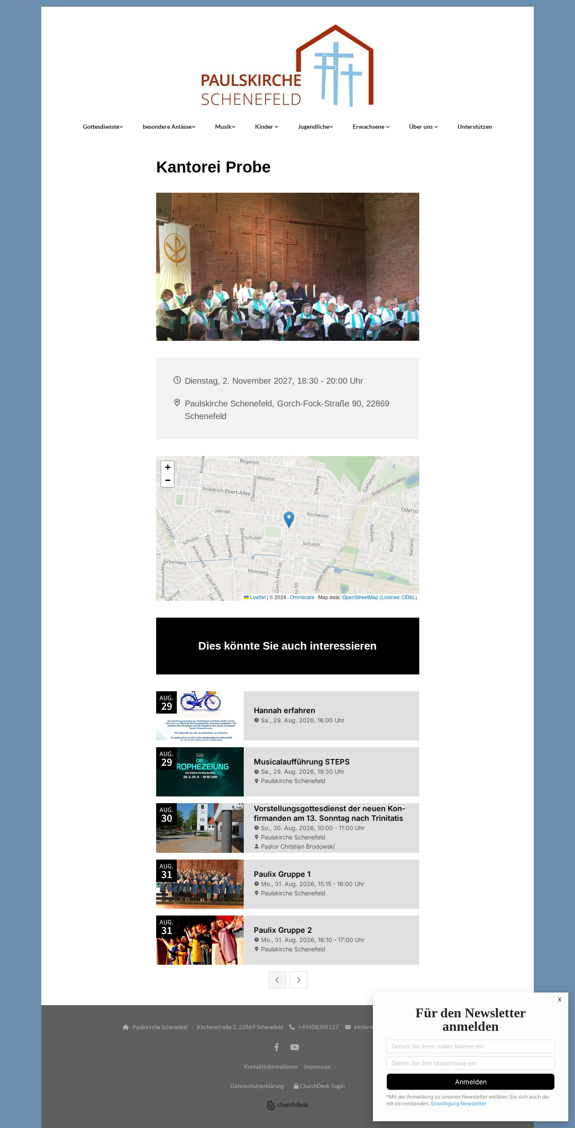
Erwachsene (369, 126)
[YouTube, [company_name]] (294, 1046)
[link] (103, 127)
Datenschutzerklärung (257, 1086)
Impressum (317, 1066)
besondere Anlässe (167, 126)
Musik (223, 126)
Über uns (421, 126)
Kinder (264, 126)
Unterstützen (475, 126)
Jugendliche (313, 126)
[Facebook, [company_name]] (276, 1046)
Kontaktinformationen (271, 1066)
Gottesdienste (101, 126)
